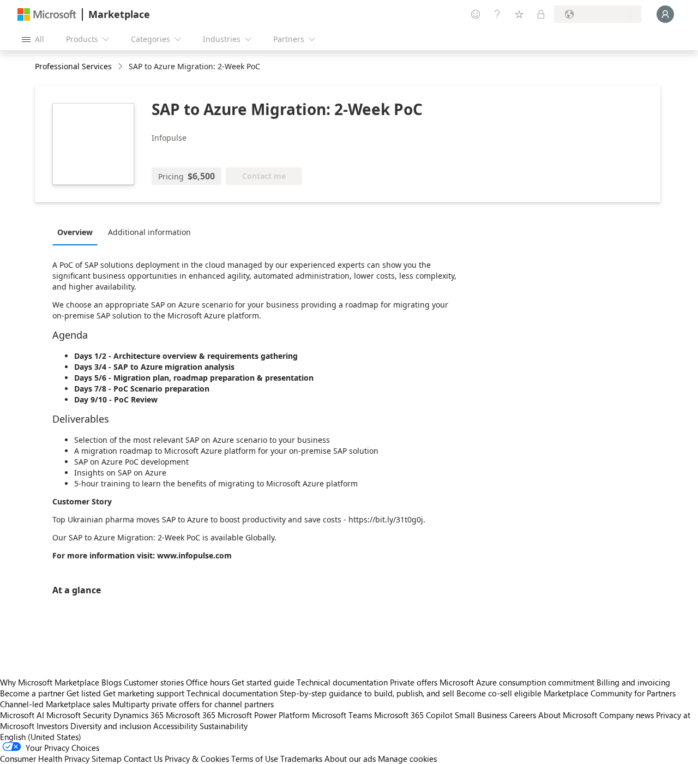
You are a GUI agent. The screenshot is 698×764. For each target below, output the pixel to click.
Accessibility (175, 725)
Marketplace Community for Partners (610, 693)
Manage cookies (407, 758)
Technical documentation (342, 682)
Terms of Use (254, 758)
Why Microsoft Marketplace (49, 682)
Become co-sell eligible (498, 693)
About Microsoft (567, 714)
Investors (52, 725)
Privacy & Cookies (197, 758)
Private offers (413, 682)
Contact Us (143, 758)
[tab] (77, 232)
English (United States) (40, 736)
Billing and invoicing (633, 682)
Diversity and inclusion (110, 725)
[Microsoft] (46, 14)
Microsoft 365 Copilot (413, 714)
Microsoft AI (22, 714)
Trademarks (301, 758)
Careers (522, 714)
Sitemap (107, 758)
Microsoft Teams (342, 714)
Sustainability (224, 725)
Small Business (481, 714)
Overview (75, 232)
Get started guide (263, 682)
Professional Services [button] (73, 66)
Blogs (111, 682)
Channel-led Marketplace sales (55, 704)
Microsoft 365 (190, 714)
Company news (626, 714)
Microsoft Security (78, 714)
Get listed (84, 693)
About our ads (350, 758)
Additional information (149, 232)
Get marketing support (143, 693)
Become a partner (32, 693)
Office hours (208, 682)
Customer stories (154, 682)
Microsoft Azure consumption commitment (518, 682)
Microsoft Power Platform (264, 714)
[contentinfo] (121, 67)
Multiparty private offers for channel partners (193, 704)
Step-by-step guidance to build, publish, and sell (367, 693)
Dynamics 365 (138, 714)
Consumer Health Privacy (44, 758)
